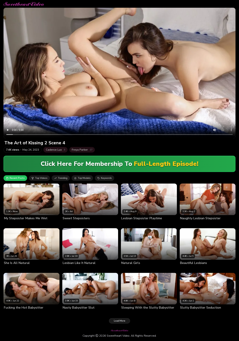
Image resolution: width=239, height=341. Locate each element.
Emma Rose (69, 224)
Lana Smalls (10, 224)
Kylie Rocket (203, 313)
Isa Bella (67, 313)
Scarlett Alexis (85, 268)
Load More (119, 320)
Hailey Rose (204, 268)
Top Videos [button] (41, 178)
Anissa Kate (69, 268)
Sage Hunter (26, 224)
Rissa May (24, 268)
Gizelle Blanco (147, 224)
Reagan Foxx (25, 313)
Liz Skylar (78, 313)
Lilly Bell (81, 224)
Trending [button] (62, 178)
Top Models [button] (84, 178)
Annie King (127, 268)
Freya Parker (187, 224)
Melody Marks (142, 268)
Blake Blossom (188, 268)
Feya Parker (10, 313)
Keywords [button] (106, 178)
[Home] (23, 4)
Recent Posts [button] (17, 178)
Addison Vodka (129, 224)
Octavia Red (10, 268)
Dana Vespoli (187, 313)
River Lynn (201, 224)
